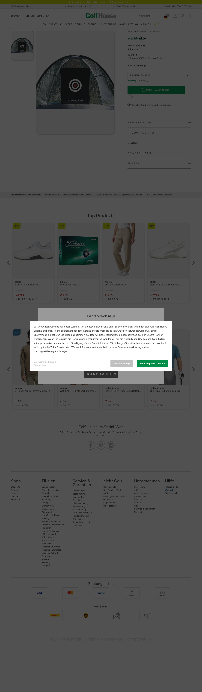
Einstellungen (40, 365)
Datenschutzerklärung (129, 347)
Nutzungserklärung (44, 351)
